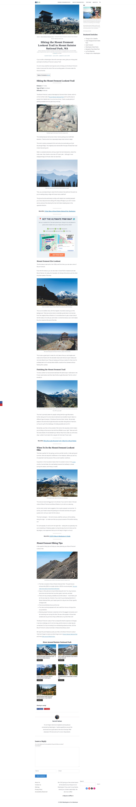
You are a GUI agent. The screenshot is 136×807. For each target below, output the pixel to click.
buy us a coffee (68, 795)
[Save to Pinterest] (1, 405)
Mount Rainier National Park (47, 36)
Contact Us (38, 784)
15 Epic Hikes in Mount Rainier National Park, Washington (59, 211)
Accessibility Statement (41, 791)
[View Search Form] (100, 2)
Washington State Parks (92, 47)
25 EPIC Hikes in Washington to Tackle (59, 536)
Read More (40, 660)
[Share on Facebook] (1, 402)
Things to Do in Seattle (92, 38)
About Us (95, 2)
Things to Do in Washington (93, 53)
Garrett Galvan (49, 55)
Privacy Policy (38, 789)
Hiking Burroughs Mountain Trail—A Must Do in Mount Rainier (59, 441)
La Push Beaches (90, 51)
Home (38, 36)
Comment (38, 745)
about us (96, 28)
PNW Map (88, 2)
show (48, 75)
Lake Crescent (89, 45)
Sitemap (37, 787)
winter (74, 462)
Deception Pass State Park (93, 49)
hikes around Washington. (48, 636)
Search (82, 781)
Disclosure (55, 53)
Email (60, 771)
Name (37, 771)
